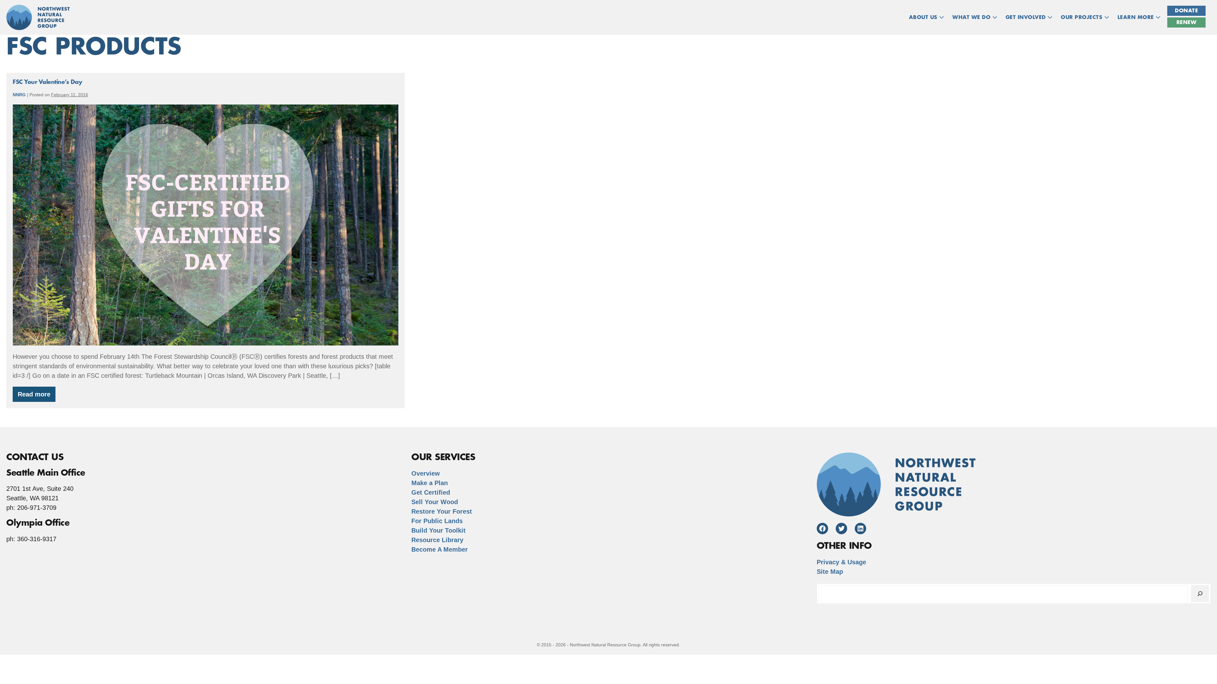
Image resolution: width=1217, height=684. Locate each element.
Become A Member (439, 549)
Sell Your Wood (434, 501)
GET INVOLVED (1027, 17)
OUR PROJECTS (1082, 17)
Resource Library (437, 539)
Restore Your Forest (441, 511)
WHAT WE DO (972, 17)
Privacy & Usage (841, 562)
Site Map (830, 571)
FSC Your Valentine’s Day (47, 82)
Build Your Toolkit (438, 530)
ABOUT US (924, 17)
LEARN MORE (1136, 17)
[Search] (1200, 593)
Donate (1186, 10)
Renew (1186, 22)
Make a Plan (429, 482)
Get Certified (430, 492)
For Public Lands (437, 520)
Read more (36, 396)
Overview (425, 473)
